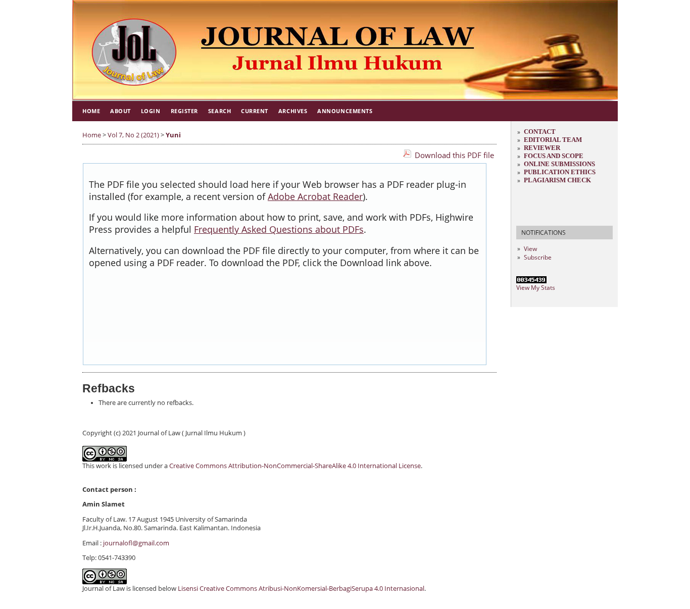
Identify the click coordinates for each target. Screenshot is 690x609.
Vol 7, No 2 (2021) (133, 135)
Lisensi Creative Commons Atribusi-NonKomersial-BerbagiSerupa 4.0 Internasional (301, 588)
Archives (292, 111)
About (120, 111)
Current (254, 111)
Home (91, 111)
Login (151, 111)
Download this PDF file (454, 155)
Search (219, 111)
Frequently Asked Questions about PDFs (279, 229)
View (530, 248)
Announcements (344, 111)
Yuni (173, 135)
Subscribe (538, 257)
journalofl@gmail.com (136, 543)
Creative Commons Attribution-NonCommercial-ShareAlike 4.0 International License (295, 466)
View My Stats (535, 287)
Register (184, 111)
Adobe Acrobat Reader (315, 196)
